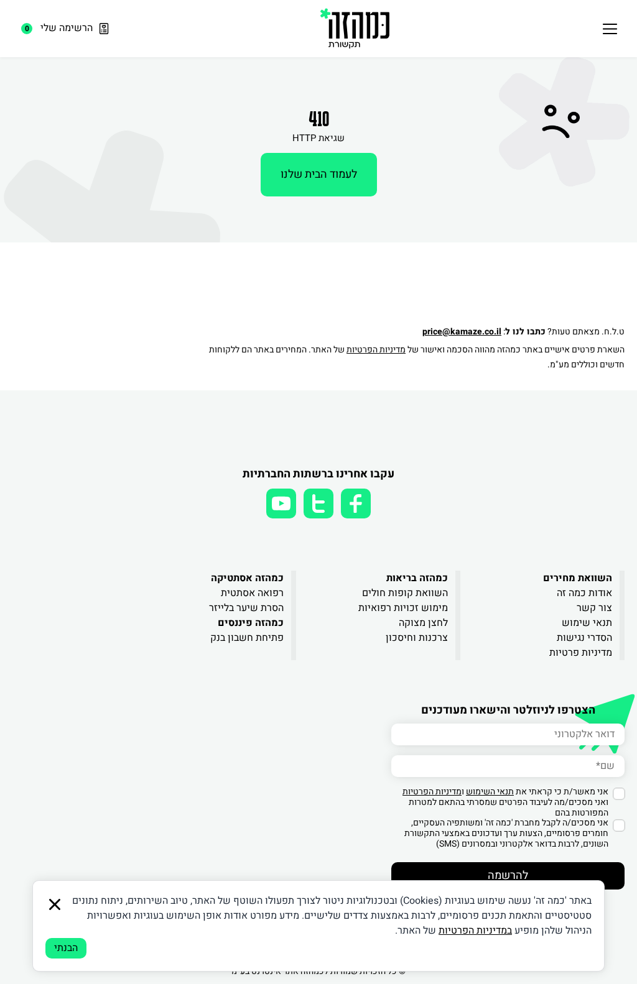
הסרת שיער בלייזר (246, 607)
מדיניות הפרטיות (376, 349)
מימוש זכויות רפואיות (403, 607)
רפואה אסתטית (252, 593)
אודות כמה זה (584, 593)
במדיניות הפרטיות (475, 930)
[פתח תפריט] (610, 29)
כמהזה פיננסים (251, 622)
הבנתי (66, 947)
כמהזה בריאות (417, 578)
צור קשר (594, 607)
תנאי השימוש (490, 791)
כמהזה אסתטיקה (247, 578)
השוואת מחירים (577, 578)
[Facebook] (356, 503)
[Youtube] (281, 503)
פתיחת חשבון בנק (247, 637)
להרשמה (508, 875)
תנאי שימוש (587, 622)
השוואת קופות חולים (405, 593)
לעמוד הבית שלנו (319, 174)
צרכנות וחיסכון (417, 637)
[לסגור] (55, 904)
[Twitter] (318, 503)
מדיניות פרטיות (580, 652)
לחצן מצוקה (423, 622)
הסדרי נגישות (584, 637)
